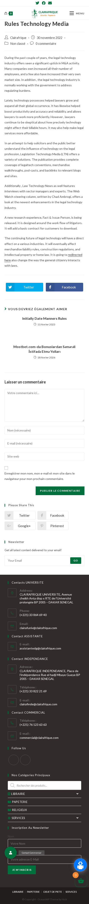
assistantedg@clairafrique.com (40, 648)
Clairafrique (18, 38)
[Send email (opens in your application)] (50, 3)
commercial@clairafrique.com (39, 737)
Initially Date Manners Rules (44, 318)
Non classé (17, 43)
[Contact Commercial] (11, 853)
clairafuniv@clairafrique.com (38, 628)
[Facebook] (44, 3)
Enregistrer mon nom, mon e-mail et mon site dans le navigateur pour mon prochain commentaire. (40, 476)
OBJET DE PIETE (52, 891)
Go (75, 560)
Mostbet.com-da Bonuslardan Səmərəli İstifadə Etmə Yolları (44, 349)
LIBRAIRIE (18, 794)
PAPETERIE (19, 802)
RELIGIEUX (19, 810)
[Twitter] (38, 3)
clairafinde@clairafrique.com (38, 704)
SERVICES (18, 818)
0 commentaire (46, 43)
